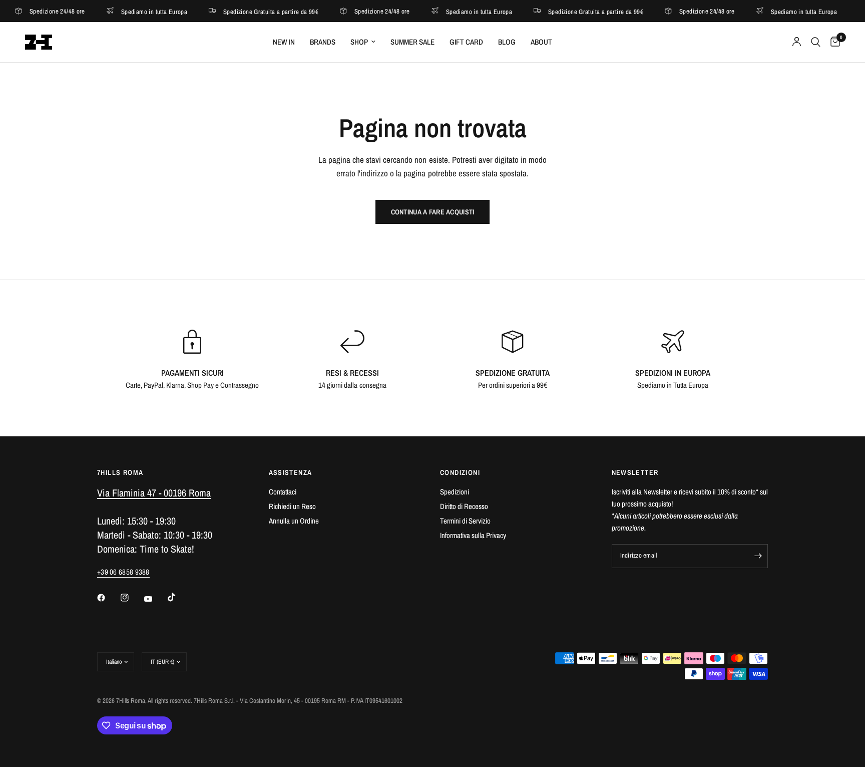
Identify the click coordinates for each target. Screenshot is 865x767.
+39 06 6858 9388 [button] (123, 572)
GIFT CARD (466, 42)
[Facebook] (108, 598)
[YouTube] (155, 599)
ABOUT (541, 42)
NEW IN (284, 42)
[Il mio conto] (796, 42)
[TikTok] (179, 597)
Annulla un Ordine (294, 521)
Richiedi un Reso (292, 506)
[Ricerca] (815, 42)
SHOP (359, 42)
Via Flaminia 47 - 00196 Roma (154, 492)
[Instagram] (132, 598)
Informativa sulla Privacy (473, 535)
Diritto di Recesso (464, 506)
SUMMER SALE (412, 42)
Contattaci (282, 491)
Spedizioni (454, 491)
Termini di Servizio (465, 521)
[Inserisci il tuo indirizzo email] (758, 556)
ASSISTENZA (290, 472)
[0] (832, 42)
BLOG (507, 42)
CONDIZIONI (460, 472)
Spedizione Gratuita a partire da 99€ (251, 11)
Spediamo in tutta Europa (135, 11)
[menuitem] (283, 42)
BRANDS (322, 42)
